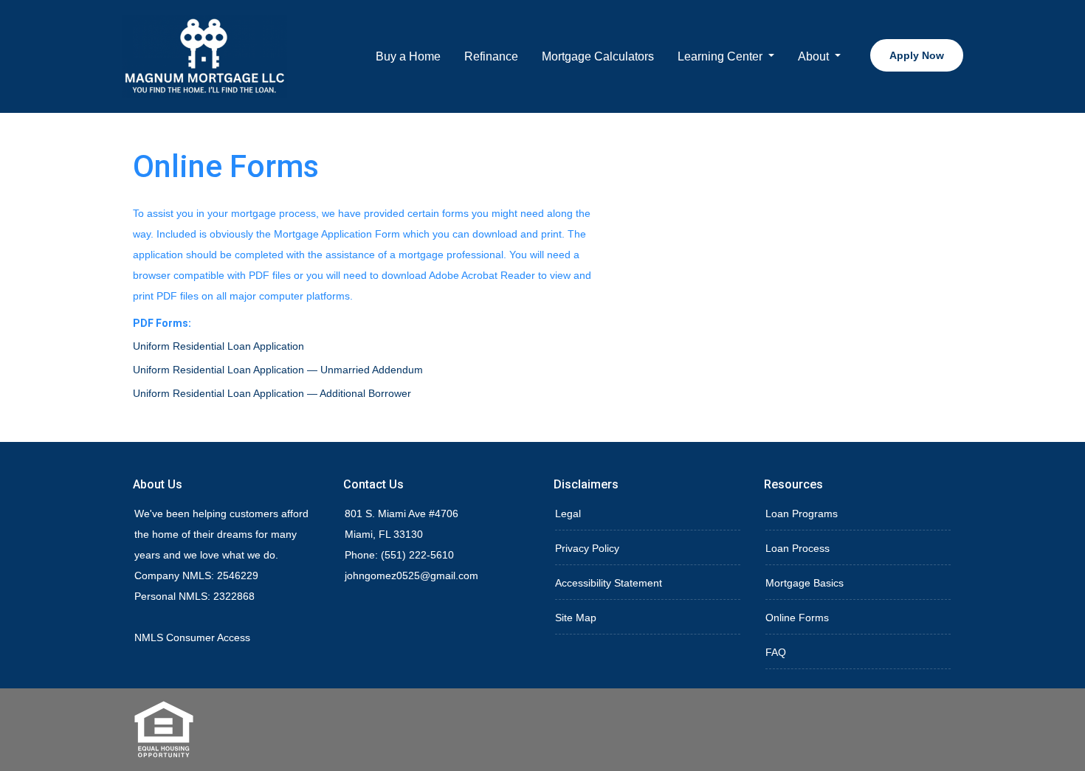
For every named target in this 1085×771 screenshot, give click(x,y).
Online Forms (797, 617)
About (815, 56)
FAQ (775, 652)
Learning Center (721, 56)
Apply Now (916, 55)
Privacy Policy (587, 548)
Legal (568, 513)
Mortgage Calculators (598, 56)
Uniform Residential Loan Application (218, 346)
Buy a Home (408, 56)
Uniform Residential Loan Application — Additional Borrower (272, 393)
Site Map (575, 617)
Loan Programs (801, 513)
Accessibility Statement (608, 583)
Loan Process (797, 548)
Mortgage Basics (804, 583)
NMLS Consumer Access (192, 637)
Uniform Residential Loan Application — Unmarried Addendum (278, 370)
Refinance (491, 56)
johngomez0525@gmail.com (411, 575)
